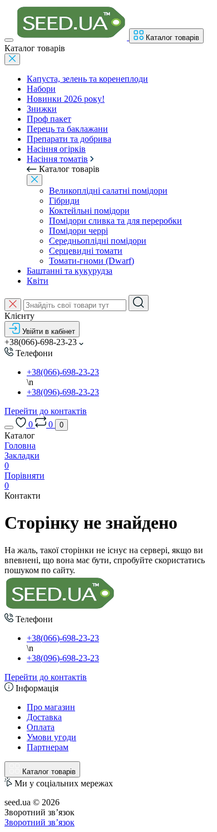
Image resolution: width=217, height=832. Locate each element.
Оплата (41, 727)
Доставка (44, 717)
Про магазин (51, 707)
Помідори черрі (78, 230)
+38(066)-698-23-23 (63, 372)
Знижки (42, 109)
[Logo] (72, 37)
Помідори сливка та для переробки (115, 220)
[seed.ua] (60, 608)
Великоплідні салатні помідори (108, 190)
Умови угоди (51, 737)
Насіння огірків (56, 149)
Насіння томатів (57, 159)
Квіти (37, 280)
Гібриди (64, 200)
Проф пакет (49, 119)
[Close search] (12, 304)
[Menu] (8, 40)
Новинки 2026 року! (66, 99)
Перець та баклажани (67, 129)
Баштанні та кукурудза (69, 270)
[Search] (139, 303)
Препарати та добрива (69, 139)
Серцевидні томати (85, 250)
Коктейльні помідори (89, 210)
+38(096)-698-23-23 (63, 392)
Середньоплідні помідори (97, 240)
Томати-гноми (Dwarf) (91, 260)
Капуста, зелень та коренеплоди (87, 78)
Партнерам (47, 747)
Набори (41, 88)
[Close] (12, 59)
